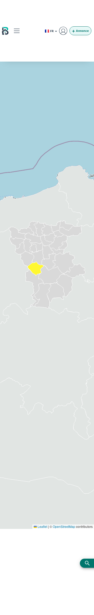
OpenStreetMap (64, 526)
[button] (16, 31)
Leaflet (42, 526)
